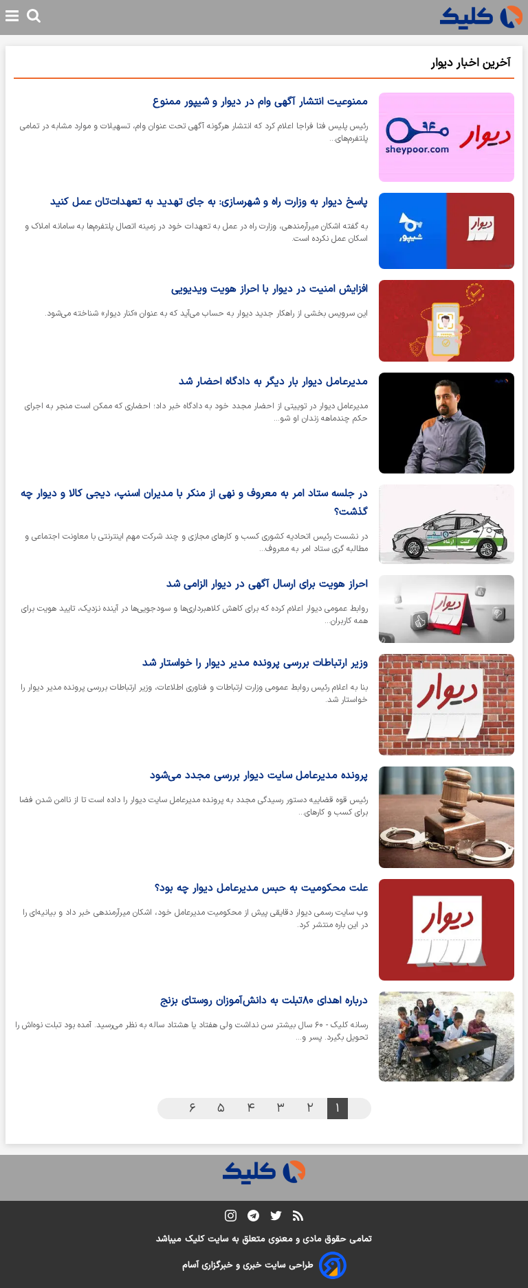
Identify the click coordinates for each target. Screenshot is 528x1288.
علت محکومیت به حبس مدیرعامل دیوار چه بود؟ (261, 888)
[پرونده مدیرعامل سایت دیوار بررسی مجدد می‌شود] (446, 817)
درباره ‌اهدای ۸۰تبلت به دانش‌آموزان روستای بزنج (264, 1001)
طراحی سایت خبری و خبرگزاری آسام (248, 1265)
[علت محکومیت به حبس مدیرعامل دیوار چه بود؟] (446, 930)
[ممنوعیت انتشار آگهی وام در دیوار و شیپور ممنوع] (446, 137)
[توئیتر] (276, 1218)
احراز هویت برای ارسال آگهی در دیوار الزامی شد (267, 584)
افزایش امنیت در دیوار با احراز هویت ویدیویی (269, 289)
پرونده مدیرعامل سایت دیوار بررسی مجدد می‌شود (259, 776)
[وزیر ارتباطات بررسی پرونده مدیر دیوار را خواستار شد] (446, 705)
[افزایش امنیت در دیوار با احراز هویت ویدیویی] (446, 321)
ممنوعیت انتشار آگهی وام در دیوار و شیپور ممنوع (260, 102)
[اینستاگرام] (230, 1218)
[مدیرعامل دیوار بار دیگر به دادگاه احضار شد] (446, 423)
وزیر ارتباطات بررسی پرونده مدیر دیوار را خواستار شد (255, 663)
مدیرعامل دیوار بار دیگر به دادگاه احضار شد (273, 382)
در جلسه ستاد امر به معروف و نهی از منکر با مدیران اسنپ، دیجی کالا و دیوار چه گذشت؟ (194, 503)
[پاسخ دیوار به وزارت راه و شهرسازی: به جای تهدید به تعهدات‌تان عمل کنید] (446, 230)
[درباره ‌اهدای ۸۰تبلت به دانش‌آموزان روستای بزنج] (446, 1037)
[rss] (298, 1218)
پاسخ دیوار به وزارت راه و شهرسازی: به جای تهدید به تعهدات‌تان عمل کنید (209, 202)
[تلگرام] (253, 1218)
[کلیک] (481, 17)
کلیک (194, 1239)
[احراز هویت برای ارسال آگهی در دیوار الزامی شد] (446, 608)
